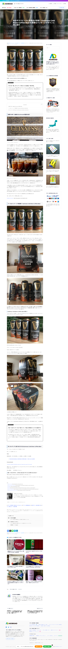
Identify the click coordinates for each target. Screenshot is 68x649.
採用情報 (65, 3)
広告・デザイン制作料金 (19, 7)
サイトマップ (58, 635)
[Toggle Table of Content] (41, 104)
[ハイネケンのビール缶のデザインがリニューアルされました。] (34, 544)
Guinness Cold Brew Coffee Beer (11, 485)
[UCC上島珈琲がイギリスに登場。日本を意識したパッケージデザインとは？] (16, 559)
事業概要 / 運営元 (31, 635)
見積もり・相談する (47, 646)
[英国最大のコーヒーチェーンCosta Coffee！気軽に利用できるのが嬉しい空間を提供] (16, 544)
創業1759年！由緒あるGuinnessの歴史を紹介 (15, 106)
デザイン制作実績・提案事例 (32, 7)
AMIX (37, 642)
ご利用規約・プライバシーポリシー (58, 3)
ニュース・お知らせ (50, 635)
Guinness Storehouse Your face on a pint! (12, 490)
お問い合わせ (6, 7)
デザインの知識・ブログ (43, 7)
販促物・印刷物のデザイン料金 (43, 624)
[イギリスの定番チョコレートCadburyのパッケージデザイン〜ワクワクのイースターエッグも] (34, 559)
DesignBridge (9, 486)
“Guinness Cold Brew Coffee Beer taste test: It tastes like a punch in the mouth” (19, 464)
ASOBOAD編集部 (16, 594)
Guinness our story (10, 198)
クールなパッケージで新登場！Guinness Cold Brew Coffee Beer (18, 108)
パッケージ (20, 589)
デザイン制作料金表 (33, 624)
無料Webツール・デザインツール (35, 631)
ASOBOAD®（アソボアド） (59, 646)
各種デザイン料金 (38, 646)
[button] (52, 645)
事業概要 (51, 3)
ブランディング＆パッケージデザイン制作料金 (55, 624)
